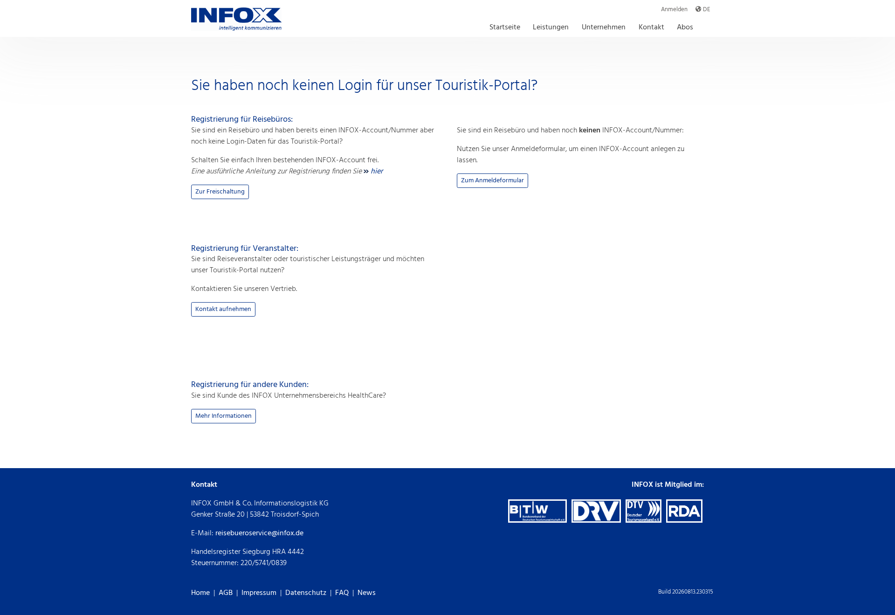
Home (200, 593)
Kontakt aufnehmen (223, 309)
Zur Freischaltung (220, 192)
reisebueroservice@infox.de (259, 533)
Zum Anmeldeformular (492, 180)
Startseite (504, 27)
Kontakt (651, 27)
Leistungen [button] (551, 27)
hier (376, 172)
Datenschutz (305, 593)
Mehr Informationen (223, 416)
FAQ (342, 593)
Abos (685, 27)
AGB (226, 593)
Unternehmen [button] (604, 27)
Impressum (258, 593)
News (367, 593)
